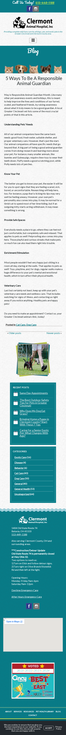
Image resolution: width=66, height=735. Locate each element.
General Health (22, 488)
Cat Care (20, 324)
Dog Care (31, 324)
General (18, 483)
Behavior (19, 468)
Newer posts (53, 333)
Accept (48, 728)
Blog (58, 711)
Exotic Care (20, 457)
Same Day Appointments (34, 393)
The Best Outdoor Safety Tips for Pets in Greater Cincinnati (34, 402)
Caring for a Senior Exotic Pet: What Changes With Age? (34, 433)
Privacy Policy (58, 728)
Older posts (14, 333)
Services (18, 711)
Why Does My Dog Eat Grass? (32, 412)
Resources (29, 711)
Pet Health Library (45, 711)
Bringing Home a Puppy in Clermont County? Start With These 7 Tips (34, 422)
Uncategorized (21, 494)
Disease (18, 462)
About (8, 711)
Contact (32, 715)
